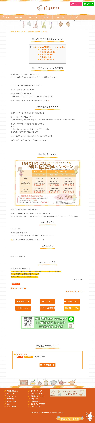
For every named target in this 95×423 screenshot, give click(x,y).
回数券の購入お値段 (47, 52)
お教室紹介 (46, 17)
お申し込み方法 (46, 54)
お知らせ (20, 32)
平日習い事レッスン (72, 301)
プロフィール (33, 17)
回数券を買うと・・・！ (49, 49)
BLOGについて (22, 354)
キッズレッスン (47, 301)
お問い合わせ (7, 21)
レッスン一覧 (59, 17)
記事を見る (30, 356)
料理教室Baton (12, 391)
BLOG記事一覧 (48, 365)
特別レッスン (23, 308)
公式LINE (89, 4)
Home (12, 32)
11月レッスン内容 (19, 288)
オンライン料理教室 (47, 308)
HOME (7, 17)
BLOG (21, 356)
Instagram (77, 4)
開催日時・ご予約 (72, 308)
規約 (8, 404)
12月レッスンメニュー (76, 291)
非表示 (35, 47)
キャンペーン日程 (47, 59)
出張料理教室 (35, 401)
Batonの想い (19, 17)
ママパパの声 (74, 17)
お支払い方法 (45, 57)
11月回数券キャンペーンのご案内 (52, 47)
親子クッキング (23, 301)
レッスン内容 (35, 406)
